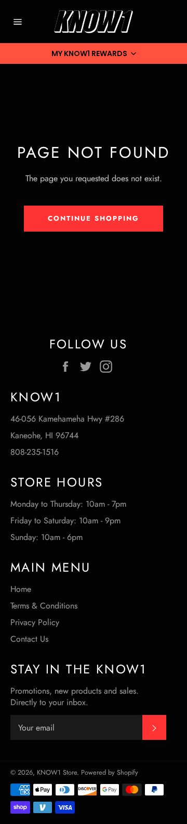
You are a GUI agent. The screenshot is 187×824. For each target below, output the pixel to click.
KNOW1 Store (57, 772)
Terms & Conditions (43, 606)
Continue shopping (93, 218)
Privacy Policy (34, 622)
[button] (93, 53)
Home (20, 589)
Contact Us (29, 639)
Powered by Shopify (109, 772)
